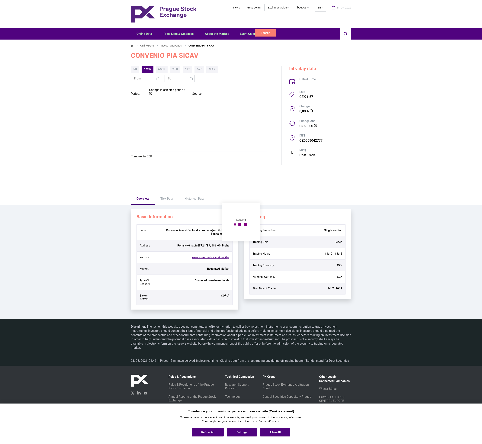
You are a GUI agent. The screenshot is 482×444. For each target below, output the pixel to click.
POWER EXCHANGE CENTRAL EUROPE (332, 399)
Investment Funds (171, 45)
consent (262, 417)
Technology (232, 396)
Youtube (145, 392)
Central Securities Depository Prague (287, 396)
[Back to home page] (163, 14)
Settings (242, 432)
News (236, 7)
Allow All (275, 432)
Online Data (147, 45)
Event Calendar (250, 34)
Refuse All (207, 432)
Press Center (253, 7)
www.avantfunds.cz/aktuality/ (210, 257)
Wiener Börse (327, 389)
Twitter (132, 393)
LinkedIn (139, 392)
